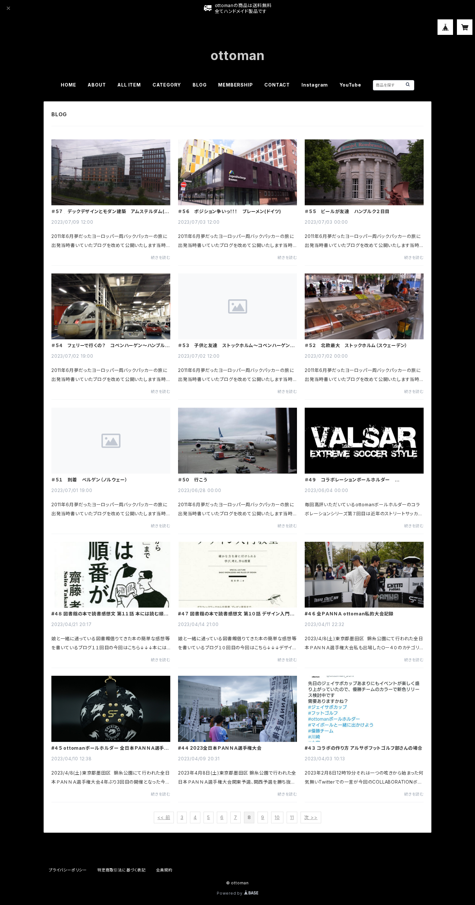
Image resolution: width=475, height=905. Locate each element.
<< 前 (163, 817)
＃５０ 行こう (192, 480)
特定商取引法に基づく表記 (121, 870)
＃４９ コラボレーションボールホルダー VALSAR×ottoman (350, 480)
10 (277, 817)
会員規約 (164, 870)
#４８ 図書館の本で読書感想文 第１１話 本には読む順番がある (109, 614)
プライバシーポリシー (68, 870)
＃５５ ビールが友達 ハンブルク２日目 (347, 211)
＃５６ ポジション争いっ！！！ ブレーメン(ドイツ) (229, 211)
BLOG (199, 84)
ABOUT (97, 84)
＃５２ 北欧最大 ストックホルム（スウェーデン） (356, 345)
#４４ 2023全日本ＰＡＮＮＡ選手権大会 (220, 748)
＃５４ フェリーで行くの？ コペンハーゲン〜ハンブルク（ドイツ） (110, 345)
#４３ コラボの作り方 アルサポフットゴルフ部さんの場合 (363, 748)
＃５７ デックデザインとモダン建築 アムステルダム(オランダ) (110, 211)
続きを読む (160, 257)
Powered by (230, 893)
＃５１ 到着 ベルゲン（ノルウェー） (89, 480)
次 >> (310, 817)
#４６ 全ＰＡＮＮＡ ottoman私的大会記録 (349, 614)
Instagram (314, 84)
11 (292, 817)
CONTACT (277, 84)
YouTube (350, 84)
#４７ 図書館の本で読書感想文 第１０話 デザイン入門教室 (236, 614)
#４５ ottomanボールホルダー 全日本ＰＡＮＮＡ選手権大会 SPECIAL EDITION (110, 748)
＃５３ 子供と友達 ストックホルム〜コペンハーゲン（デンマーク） (234, 345)
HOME (68, 84)
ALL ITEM (129, 84)
